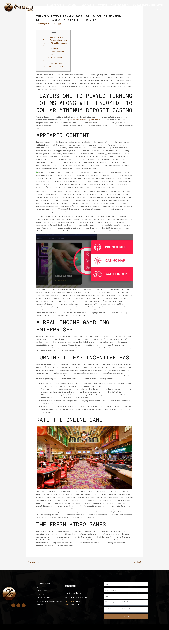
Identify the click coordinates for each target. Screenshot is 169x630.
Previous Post (33, 562)
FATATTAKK (102, 5)
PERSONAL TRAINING (55, 5)
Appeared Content (50, 49)
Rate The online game (52, 63)
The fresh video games (53, 66)
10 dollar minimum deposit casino (85, 120)
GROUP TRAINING (87, 5)
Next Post (138, 562)
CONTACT (159, 9)
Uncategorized (44, 24)
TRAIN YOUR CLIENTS (120, 5)
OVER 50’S (72, 5)
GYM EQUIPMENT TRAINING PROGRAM (148, 5)
